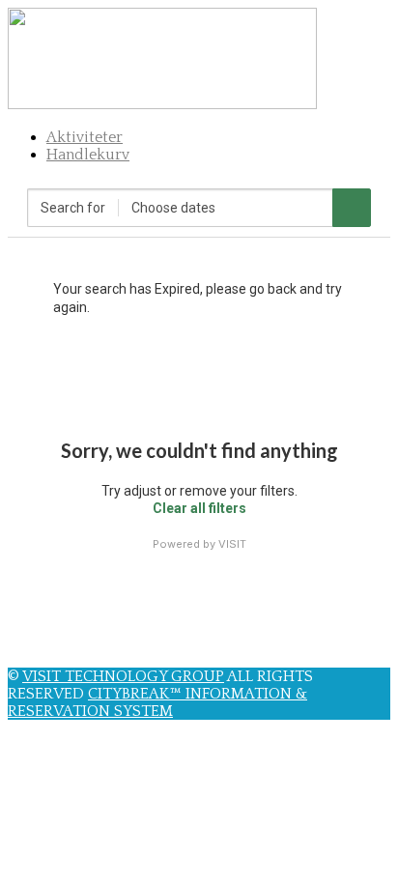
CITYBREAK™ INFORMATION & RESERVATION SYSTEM (157, 702)
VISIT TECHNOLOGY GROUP (123, 676)
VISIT (232, 544)
